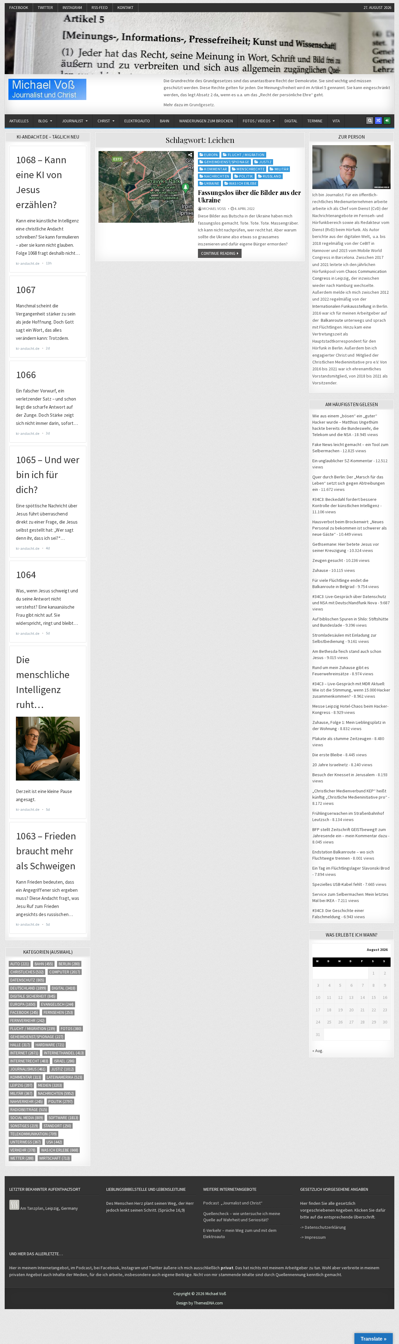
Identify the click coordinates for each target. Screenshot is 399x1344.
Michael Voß (214, 209)
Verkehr (23, 1150)
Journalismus (28, 1069)
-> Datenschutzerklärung (323, 1227)
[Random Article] (378, 120)
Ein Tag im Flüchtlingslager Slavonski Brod (351, 868)
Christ (104, 121)
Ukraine (211, 183)
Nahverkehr (26, 1101)
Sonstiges (24, 1125)
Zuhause (320, 570)
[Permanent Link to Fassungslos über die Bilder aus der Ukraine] (146, 186)
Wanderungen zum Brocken (206, 121)
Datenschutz (27, 980)
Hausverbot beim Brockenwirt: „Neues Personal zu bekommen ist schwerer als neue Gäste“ (349, 528)
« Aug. (317, 1050)
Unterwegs (25, 1142)
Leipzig (21, 1085)
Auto (19, 963)
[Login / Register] (387, 120)
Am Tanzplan (31, 1208)
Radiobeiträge (28, 1109)
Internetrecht (29, 1061)
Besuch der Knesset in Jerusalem (343, 774)
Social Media (26, 1117)
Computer (64, 972)
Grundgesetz (201, 104)
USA (54, 1142)
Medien (50, 1085)
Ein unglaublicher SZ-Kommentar (342, 460)
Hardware (50, 1044)
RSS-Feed (100, 7)
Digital (291, 121)
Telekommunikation (33, 1134)
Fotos (71, 1028)
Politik (246, 176)
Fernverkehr (27, 1020)
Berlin (69, 963)
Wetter (22, 1158)
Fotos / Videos (256, 121)
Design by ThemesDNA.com (199, 1303)
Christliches (27, 972)
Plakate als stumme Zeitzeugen (341, 738)
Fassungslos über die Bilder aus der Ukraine (249, 196)
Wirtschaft (54, 1158)
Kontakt (125, 7)
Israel (64, 1061)
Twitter (45, 7)
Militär (282, 169)
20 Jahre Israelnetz (330, 764)
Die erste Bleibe (327, 754)
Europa (211, 154)
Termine (315, 121)
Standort (57, 1125)
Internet (24, 1053)
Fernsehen (58, 1012)
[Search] (369, 120)
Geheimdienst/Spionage (226, 161)
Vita (336, 121)
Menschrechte (251, 169)
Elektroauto (137, 121)
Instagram (72, 7)
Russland (272, 176)
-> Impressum (313, 1237)
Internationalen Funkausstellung (342, 306)
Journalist (72, 121)
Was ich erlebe (243, 183)
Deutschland (28, 988)
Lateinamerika (64, 1077)
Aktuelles (18, 121)
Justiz (265, 161)
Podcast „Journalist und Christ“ (232, 1203)
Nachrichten (216, 176)
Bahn (164, 121)
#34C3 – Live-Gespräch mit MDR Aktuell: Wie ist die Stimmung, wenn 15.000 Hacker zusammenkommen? (351, 690)
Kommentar (215, 169)
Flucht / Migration (246, 154)
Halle (20, 1044)
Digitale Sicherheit (32, 996)
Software (63, 1117)
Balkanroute (332, 320)
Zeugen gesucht (327, 560)
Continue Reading (218, 253)
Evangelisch (57, 1004)
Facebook (18, 7)
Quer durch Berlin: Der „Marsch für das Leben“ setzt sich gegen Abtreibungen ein (348, 483)
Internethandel (64, 1053)
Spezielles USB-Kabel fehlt (337, 884)
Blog (43, 121)
